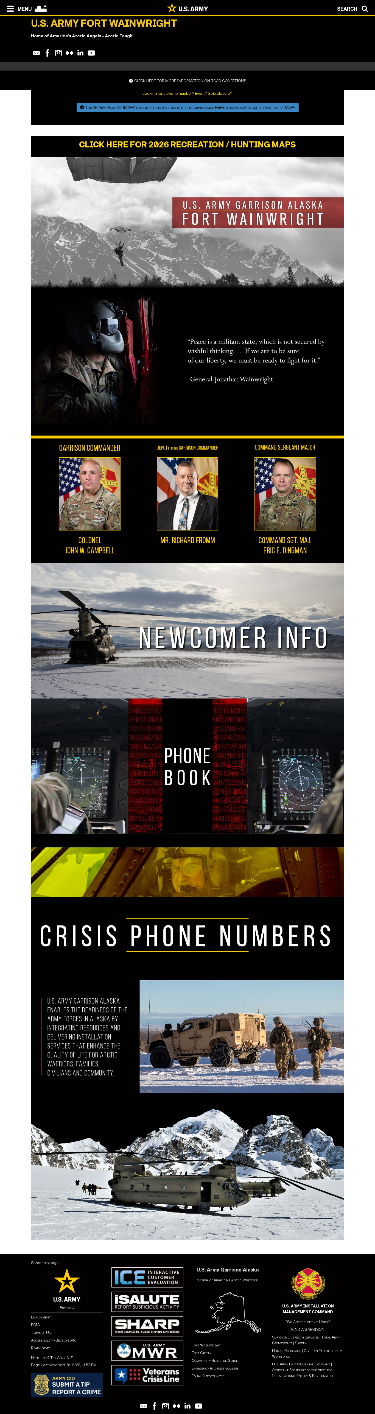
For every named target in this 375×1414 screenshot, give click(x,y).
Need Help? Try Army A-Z (52, 1358)
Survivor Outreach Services (295, 1337)
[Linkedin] (80, 52)
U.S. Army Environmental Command (301, 1364)
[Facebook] (47, 52)
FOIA (35, 1325)
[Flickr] (69, 52)
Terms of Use (41, 1332)
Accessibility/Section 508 (53, 1340)
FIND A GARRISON (307, 1329)
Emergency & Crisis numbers (215, 1368)
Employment (41, 1317)
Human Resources (286, 1350)
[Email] (36, 52)
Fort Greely (201, 1353)
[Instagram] (58, 52)
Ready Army (40, 1348)
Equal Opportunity (208, 1376)
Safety (300, 1343)
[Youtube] (91, 52)
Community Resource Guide (215, 1360)
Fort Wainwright (206, 1345)
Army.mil (67, 1307)
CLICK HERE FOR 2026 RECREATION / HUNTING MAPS (187, 145)
